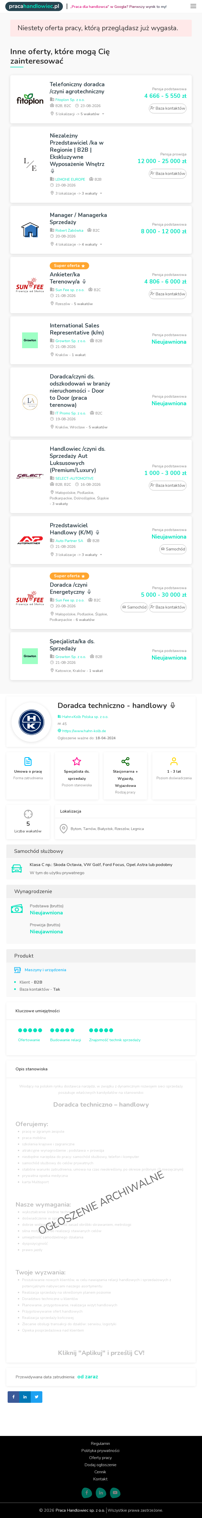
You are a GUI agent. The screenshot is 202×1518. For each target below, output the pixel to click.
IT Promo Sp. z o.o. (70, 413)
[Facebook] (87, 1493)
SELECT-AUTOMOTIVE (74, 478)
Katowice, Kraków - (78, 670)
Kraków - (69, 354)
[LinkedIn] (101, 1493)
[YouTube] (115, 1493)
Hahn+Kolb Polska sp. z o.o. (84, 716)
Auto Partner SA (68, 540)
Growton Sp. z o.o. (70, 340)
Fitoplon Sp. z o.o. (69, 99)
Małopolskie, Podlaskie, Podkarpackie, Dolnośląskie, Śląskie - (79, 498)
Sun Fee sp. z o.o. (69, 289)
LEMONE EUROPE (69, 179)
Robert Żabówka (68, 230)
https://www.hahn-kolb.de (83, 730)
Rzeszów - (73, 303)
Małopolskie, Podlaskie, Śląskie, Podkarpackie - (79, 617)
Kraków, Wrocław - (81, 427)
